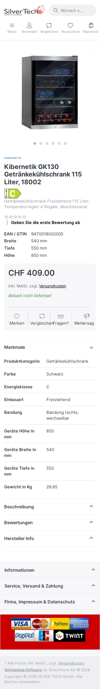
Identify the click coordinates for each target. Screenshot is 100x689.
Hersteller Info (19, 538)
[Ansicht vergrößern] (50, 93)
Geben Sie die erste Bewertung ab (45, 222)
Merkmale (14, 347)
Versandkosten (52, 285)
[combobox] (72, 10)
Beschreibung (19, 506)
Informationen (19, 570)
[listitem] (50, 93)
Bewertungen (18, 522)
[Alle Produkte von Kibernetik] (13, 157)
